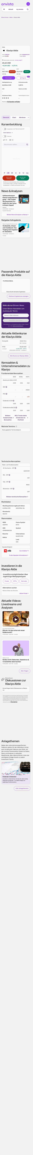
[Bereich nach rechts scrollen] (28, 117)
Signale (24, 78)
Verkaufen (12, 71)
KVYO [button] (24, 56)
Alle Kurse (22, 117)
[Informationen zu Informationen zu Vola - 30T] (9, 482)
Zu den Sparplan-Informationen (18, 555)
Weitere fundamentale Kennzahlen (7, 418)
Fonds (7, 581)
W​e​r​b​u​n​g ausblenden (22, 31)
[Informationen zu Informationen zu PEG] (6, 394)
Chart (14, 117)
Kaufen (27, 71)
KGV (3, 89)
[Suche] (27, 9)
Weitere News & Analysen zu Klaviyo (17, 214)
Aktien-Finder (23, 593)
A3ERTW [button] (7, 54)
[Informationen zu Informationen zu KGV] (6, 387)
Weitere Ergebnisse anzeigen (18, 296)
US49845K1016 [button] (25, 54)
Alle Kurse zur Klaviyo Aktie (19, 356)
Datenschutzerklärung (18, 326)
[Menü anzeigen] (4, 9)
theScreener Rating (6, 95)
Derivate (24, 581)
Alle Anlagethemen (22, 788)
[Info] (5, 140)
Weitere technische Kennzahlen (16, 497)
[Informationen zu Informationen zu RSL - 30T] (9, 475)
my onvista (19, 9)
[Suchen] (27, 144)
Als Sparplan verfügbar (13, 102)
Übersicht (6, 117)
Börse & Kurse (4, 17)
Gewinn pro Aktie (23, 89)
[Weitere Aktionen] (29, 347)
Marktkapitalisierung (7, 82)
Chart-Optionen (7, 132)
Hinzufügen (8, 78)
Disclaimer (14, 702)
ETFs (15, 581)
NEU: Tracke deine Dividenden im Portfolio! (21, 418)
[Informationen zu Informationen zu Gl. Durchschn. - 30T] (15, 468)
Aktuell (10, 9)
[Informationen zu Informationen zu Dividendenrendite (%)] (16, 407)
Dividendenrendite (23, 82)
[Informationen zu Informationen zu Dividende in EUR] (13, 401)
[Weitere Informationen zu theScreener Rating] (5, 98)
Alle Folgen (24, 671)
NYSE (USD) (18, 60)
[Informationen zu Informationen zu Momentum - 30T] (13, 489)
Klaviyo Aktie (17, 17)
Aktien (11, 17)
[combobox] (16, 144)
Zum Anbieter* (23, 551)
